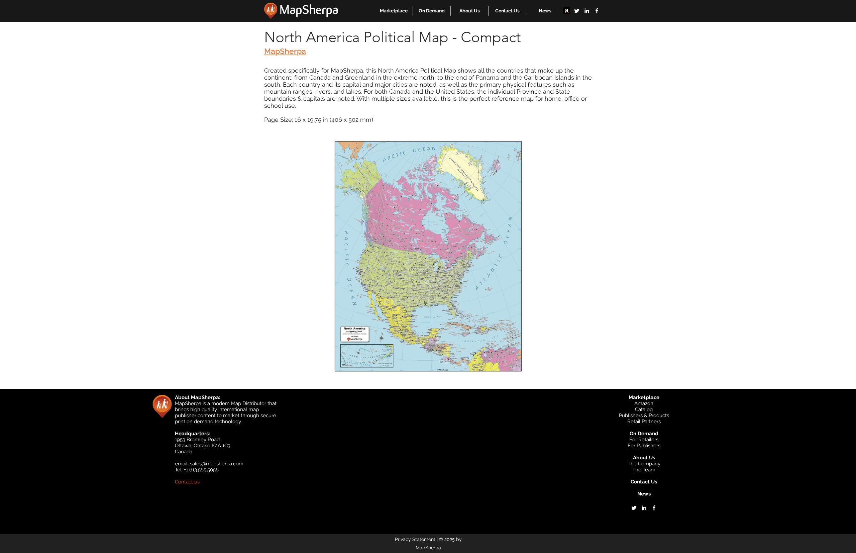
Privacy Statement (415, 539)
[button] (394, 11)
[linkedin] (586, 10)
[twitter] (576, 10)
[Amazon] (566, 10)
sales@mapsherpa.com (216, 464)
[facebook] (597, 10)
